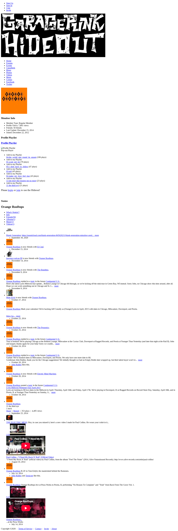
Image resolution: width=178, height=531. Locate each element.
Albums (10, 219)
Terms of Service (25, 529)
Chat (8, 8)
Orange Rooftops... (14, 519)
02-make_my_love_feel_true (18, 176)
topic (33, 281)
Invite (8, 10)
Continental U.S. (53, 281)
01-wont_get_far (13, 162)
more (97, 235)
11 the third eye (12, 185)
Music (8, 77)
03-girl (9, 171)
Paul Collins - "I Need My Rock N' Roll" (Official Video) (30, 457)
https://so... (11, 316)
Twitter (9, 84)
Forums (9, 63)
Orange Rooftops (13, 247)
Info (8, 215)
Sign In (9, 5)
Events (9, 65)
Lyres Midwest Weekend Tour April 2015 (23, 388)
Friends (11, 217)
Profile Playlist (9, 143)
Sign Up (9, 3)
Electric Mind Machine (46, 374)
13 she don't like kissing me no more (21, 181)
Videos (9, 75)
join (18, 190)
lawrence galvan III (14, 258)
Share (8, 411)
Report (16, 411)
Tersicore (29, 476)
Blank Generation (13, 235)
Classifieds (10, 68)
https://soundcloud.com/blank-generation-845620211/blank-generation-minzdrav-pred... (58, 235)
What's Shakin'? (12, 212)
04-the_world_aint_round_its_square (21, 157)
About (54, 529)
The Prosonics (43, 327)
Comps (9, 80)
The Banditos (42, 270)
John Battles (16, 365)
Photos (9, 72)
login (10, 190)
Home (8, 61)
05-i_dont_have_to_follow (17, 167)
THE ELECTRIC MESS (16, 422)
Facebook (10, 82)
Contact (38, 529)
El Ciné (40, 247)
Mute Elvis (10, 297)
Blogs (8, 70)
